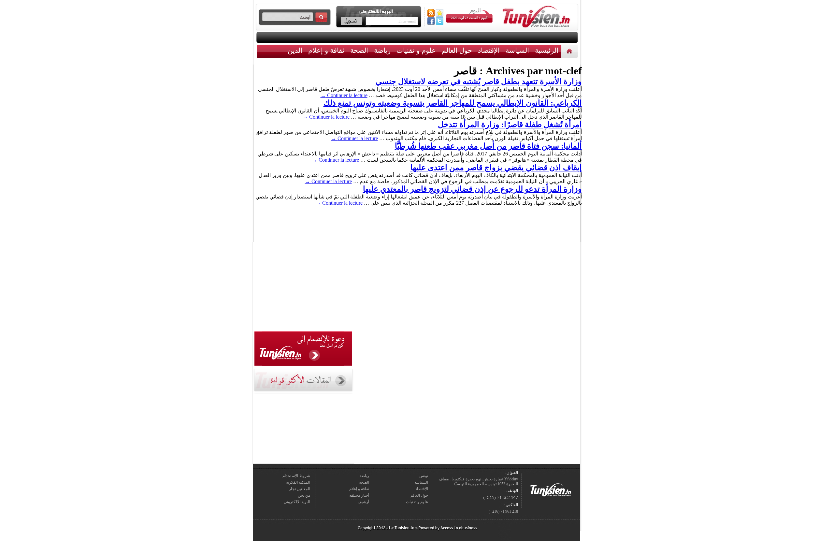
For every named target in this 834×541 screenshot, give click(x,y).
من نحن (304, 495)
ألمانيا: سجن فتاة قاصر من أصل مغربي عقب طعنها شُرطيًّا (488, 146)
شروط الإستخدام (296, 476)
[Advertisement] (303, 288)
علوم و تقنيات (416, 50)
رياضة (382, 50)
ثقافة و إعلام (326, 50)
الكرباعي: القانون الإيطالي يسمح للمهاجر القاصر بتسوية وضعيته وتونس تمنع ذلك (453, 103)
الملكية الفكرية (298, 482)
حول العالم (457, 50)
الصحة (359, 50)
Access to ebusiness (458, 528)
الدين (295, 50)
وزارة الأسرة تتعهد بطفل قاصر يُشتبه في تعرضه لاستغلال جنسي (479, 81)
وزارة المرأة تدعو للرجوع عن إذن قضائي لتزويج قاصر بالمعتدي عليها (472, 189)
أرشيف (363, 502)
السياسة (517, 50)
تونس (423, 476)
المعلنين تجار (299, 489)
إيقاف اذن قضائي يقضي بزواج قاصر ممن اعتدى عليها (496, 167)
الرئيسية (570, 51)
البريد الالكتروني (297, 502)
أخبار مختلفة (359, 495)
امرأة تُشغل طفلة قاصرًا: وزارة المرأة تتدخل (510, 124)
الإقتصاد (489, 50)
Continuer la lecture (344, 95)
